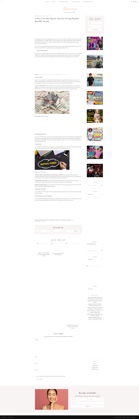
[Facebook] (132, 0)
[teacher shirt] (95, 140)
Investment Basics (38, 220)
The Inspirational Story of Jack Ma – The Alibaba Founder (73, 326)
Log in (95, 363)
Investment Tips (46, 220)
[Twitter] (133, 0)
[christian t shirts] (95, 86)
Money (56, 220)
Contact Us (4, 417)
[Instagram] (135, 0)
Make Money (52, 220)
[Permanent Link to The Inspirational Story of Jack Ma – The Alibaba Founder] (72, 243)
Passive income (62, 220)
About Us (11, 417)
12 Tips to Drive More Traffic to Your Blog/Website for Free (52, 74)
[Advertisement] (58, 30)
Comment (37, 339)
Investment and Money (44, 219)
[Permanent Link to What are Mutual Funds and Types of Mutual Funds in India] (43, 243)
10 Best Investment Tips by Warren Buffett (58, 254)
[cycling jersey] (95, 67)
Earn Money (63, 219)
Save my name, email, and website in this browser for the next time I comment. (50, 376)
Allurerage (69, 9)
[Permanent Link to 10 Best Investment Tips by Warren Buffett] (58, 243)
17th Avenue (132, 417)
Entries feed (94, 365)
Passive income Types (69, 220)
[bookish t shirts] (95, 122)
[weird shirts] (95, 49)
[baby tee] (95, 158)
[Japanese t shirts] (95, 104)
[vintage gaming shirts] (95, 176)
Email (36, 363)
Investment (68, 219)
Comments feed (95, 367)
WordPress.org (95, 369)
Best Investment (56, 219)
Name (36, 356)
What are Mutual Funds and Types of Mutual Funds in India (44, 254)
